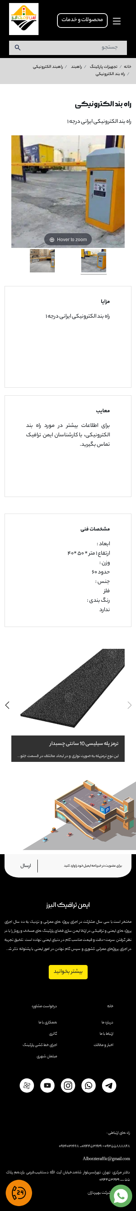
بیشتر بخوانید (68, 972)
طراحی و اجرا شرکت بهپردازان (109, 1193)
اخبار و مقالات (103, 1045)
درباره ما (107, 1022)
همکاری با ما (48, 1022)
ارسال (25, 866)
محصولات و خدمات (82, 20)
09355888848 (117, 1146)
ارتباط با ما (106, 1034)
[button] (7, 705)
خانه (110, 1006)
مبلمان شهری (47, 1056)
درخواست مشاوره (44, 1006)
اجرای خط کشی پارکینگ (40, 1045)
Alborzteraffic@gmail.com (106, 1159)
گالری (53, 1034)
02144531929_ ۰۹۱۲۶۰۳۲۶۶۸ (80, 1146)
